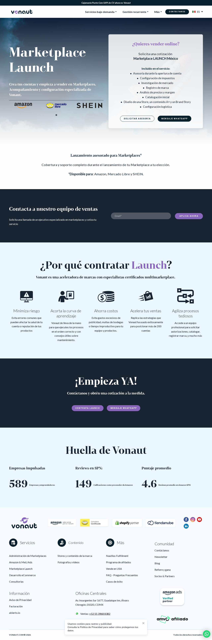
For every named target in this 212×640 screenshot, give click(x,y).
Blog (157, 563)
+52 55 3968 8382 (99, 613)
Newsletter (161, 556)
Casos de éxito (114, 581)
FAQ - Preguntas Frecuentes (122, 575)
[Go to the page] (94, 523)
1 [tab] (56, 115)
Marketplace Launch (20, 568)
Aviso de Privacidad (20, 599)
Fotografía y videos (69, 562)
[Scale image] (23, 105)
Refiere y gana (163, 569)
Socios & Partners (165, 576)
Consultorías (16, 581)
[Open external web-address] (77, 614)
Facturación (16, 606)
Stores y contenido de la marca (75, 555)
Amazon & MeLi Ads (20, 562)
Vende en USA (114, 568)
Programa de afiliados (118, 562)
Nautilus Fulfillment (117, 555)
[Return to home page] (21, 12)
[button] (177, 11)
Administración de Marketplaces (27, 555)
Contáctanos (162, 550)
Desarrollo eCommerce (22, 575)
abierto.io (14, 612)
